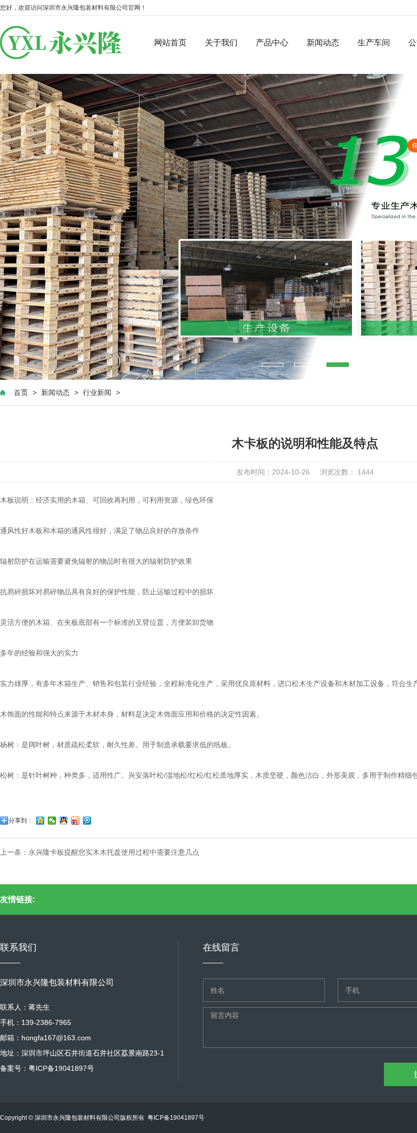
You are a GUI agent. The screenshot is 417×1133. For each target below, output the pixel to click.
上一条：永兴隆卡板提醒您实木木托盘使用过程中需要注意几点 (99, 852)
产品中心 (272, 42)
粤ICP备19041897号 (61, 1068)
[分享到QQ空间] (40, 820)
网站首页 (170, 42)
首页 (21, 392)
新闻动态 (323, 42)
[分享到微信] (52, 820)
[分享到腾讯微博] (87, 820)
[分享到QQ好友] (63, 820)
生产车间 (374, 42)
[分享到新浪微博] (75, 820)
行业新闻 (97, 392)
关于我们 (221, 42)
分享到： (21, 820)
